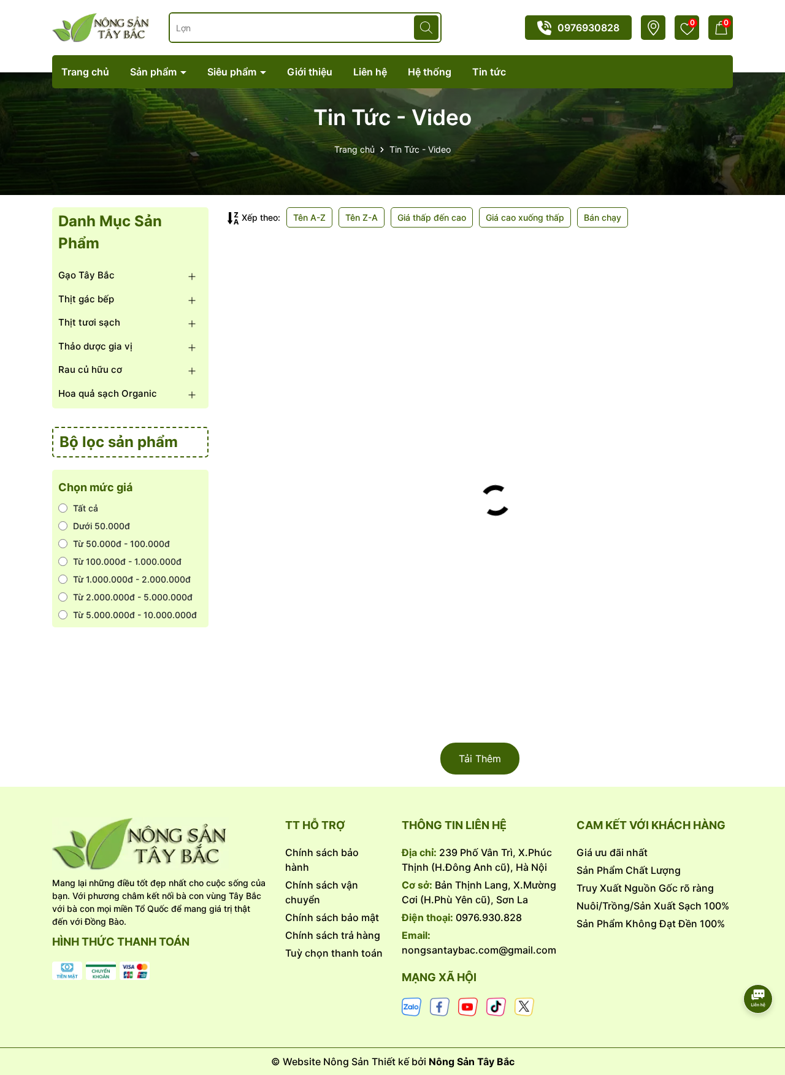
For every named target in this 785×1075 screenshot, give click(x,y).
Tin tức (489, 72)
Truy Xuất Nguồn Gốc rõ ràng (645, 888)
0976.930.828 (489, 917)
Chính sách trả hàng (332, 935)
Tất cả (85, 508)
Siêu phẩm (233, 72)
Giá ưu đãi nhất (612, 852)
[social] (411, 1006)
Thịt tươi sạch (89, 322)
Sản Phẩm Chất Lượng (628, 870)
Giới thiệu (309, 72)
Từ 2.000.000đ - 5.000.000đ (133, 597)
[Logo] (159, 843)
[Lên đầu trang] (758, 964)
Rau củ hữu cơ (90, 369)
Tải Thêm (480, 758)
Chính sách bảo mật (332, 917)
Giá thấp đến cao (431, 217)
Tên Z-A (361, 217)
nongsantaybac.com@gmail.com (479, 950)
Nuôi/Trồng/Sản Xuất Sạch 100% (652, 906)
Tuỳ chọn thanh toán (334, 953)
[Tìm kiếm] (426, 27)
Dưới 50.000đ (101, 526)
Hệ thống (429, 72)
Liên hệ (370, 72)
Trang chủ (85, 72)
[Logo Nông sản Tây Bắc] (101, 26)
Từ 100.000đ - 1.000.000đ (127, 561)
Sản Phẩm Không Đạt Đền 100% (650, 923)
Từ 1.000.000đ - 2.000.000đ (132, 579)
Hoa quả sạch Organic (107, 393)
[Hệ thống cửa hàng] (653, 28)
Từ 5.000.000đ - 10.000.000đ (135, 615)
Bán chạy (602, 217)
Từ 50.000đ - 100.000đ (121, 543)
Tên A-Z (309, 217)
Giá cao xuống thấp (525, 217)
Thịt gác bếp (86, 299)
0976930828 (588, 27)
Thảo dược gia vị (95, 346)
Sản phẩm (154, 72)
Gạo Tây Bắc (86, 275)
